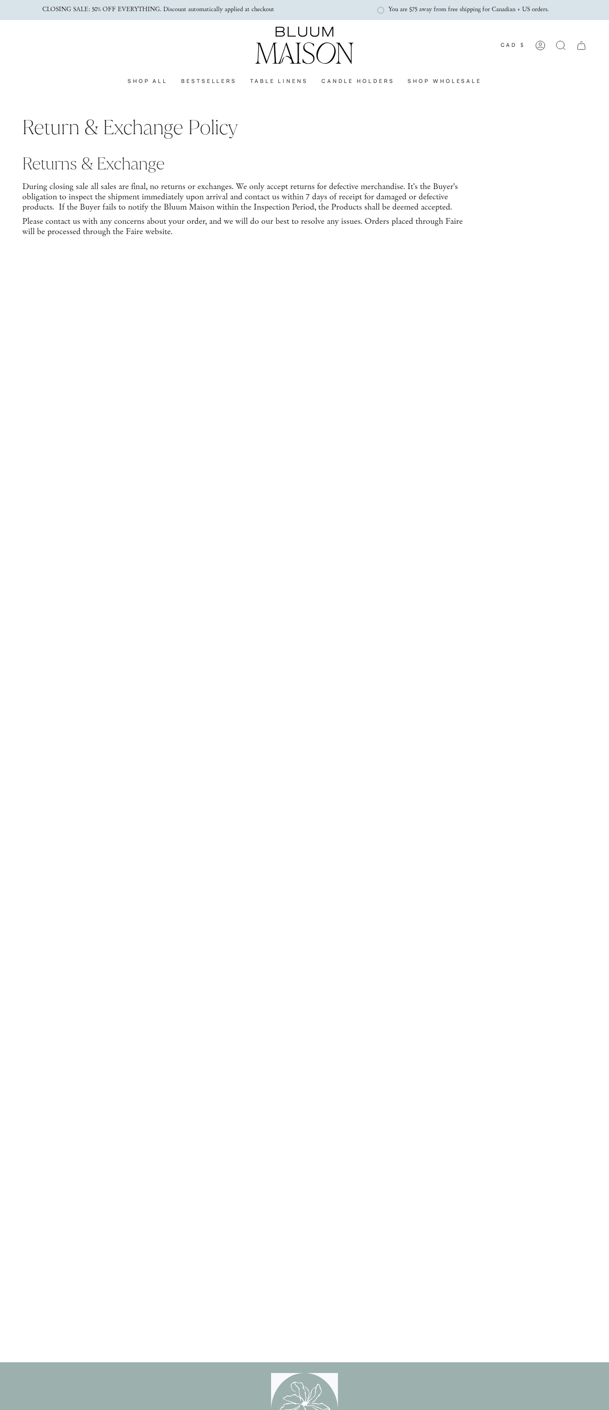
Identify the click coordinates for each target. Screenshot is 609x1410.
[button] (279, 81)
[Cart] (581, 45)
